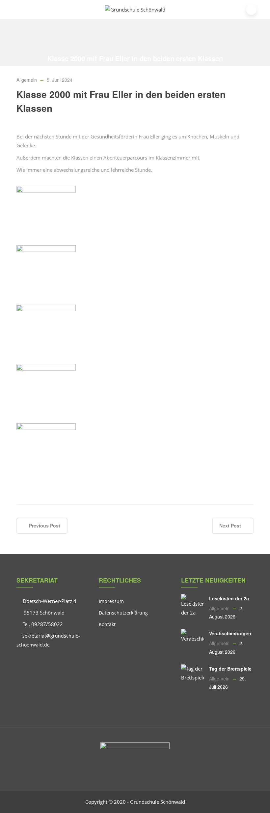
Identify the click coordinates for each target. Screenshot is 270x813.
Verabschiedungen (230, 633)
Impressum (111, 601)
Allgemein (82, 67)
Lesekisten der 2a (229, 598)
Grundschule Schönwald (157, 801)
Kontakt (107, 624)
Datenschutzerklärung (123, 613)
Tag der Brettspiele (230, 668)
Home (61, 67)
